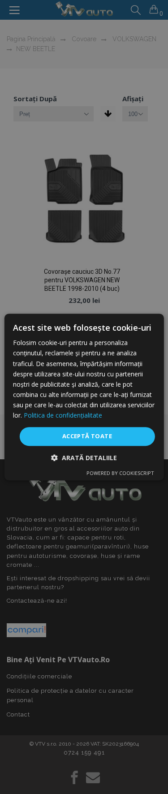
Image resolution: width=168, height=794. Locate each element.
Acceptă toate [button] (87, 436)
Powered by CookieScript (120, 473)
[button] (84, 458)
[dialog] (84, 397)
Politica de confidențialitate (63, 415)
